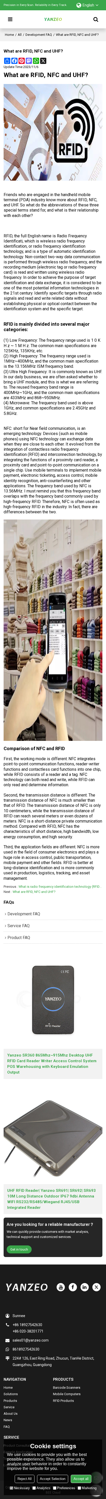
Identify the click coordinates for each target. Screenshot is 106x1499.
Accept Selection (52, 1479)
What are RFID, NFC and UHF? (34, 892)
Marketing (89, 1488)
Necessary (22, 1488)
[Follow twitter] (96, 1287)
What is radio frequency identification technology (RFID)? (60, 887)
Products (10, 1401)
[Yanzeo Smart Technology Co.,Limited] (53, 19)
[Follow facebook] (73, 1287)
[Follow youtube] (61, 1287)
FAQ (7, 1427)
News (8, 1420)
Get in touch (19, 1249)
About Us (10, 1414)
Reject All (24, 1479)
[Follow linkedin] (85, 1287)
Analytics (43, 1488)
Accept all (81, 1479)
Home (9, 35)
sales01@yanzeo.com (31, 1340)
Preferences (66, 1488)
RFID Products (63, 1401)
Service (9, 1407)
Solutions (11, 1394)
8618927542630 (26, 1349)
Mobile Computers (67, 1394)
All (20, 35)
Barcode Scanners (66, 1387)
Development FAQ (38, 35)
